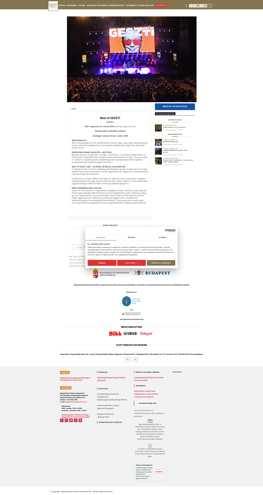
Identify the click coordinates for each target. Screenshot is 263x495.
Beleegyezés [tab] (100, 237)
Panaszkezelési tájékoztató (143, 410)
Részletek (159, 472)
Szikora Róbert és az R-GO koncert (174, 127)
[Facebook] (190, 5)
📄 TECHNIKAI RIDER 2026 (146, 403)
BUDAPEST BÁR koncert (170, 142)
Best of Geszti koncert (83, 256)
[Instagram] (194, 5)
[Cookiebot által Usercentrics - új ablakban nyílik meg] (166, 230)
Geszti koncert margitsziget (81, 263)
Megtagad (102, 263)
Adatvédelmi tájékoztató (144, 391)
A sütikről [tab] (162, 237)
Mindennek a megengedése (161, 263)
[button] (186, 6)
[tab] (74, 109)
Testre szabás (130, 263)
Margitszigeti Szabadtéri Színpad (83, 266)
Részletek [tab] (131, 237)
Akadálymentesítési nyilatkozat (110, 422)
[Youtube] (205, 5)
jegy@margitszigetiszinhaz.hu (76, 402)
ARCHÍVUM (177, 372)
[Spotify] (198, 5)
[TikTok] (201, 5)
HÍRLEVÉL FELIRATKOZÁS (175, 106)
